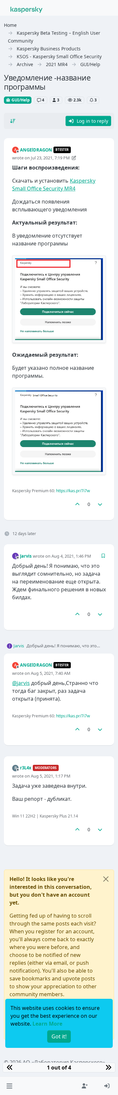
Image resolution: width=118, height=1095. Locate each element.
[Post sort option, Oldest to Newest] (13, 121)
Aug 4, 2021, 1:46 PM (71, 556)
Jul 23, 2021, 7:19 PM (50, 158)
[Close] (106, 879)
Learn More (47, 1023)
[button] (9, 1085)
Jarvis (25, 556)
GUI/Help (20, 100)
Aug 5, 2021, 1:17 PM (50, 776)
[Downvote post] (100, 504)
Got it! (59, 1036)
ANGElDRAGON (36, 150)
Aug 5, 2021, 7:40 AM (50, 673)
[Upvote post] (77, 504)
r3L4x (25, 768)
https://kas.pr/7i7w (73, 491)
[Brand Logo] (26, 9)
